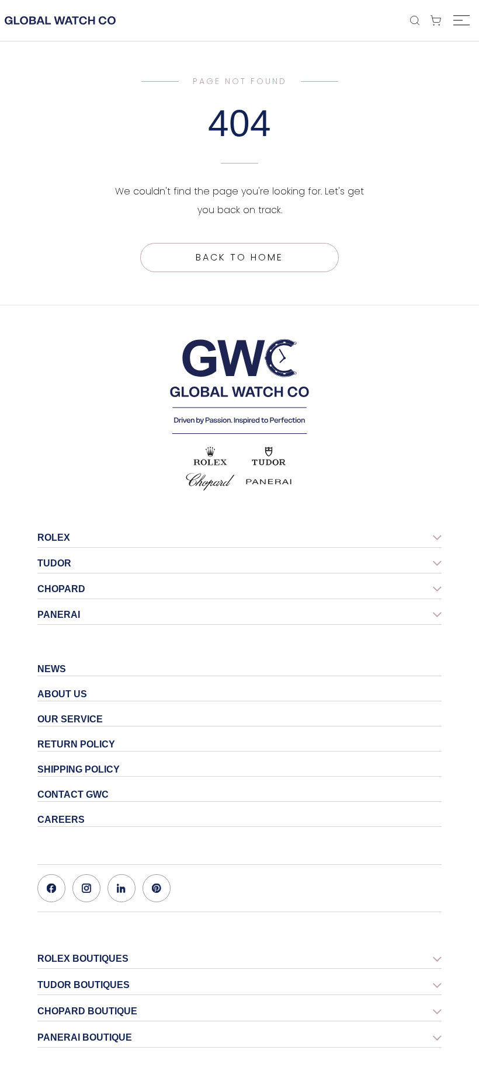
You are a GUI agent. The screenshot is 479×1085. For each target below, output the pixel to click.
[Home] (239, 381)
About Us (62, 694)
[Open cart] (438, 20)
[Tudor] (268, 456)
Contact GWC (73, 794)
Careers (61, 820)
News (51, 669)
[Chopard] (210, 481)
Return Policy (76, 744)
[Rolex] (210, 456)
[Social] (51, 888)
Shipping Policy (78, 769)
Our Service (70, 719)
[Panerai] (268, 481)
